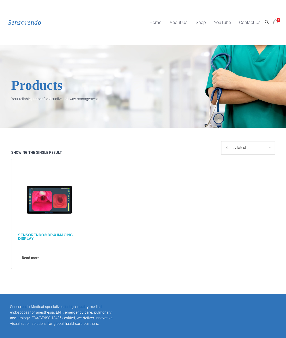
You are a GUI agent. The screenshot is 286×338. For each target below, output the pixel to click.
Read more (31, 258)
